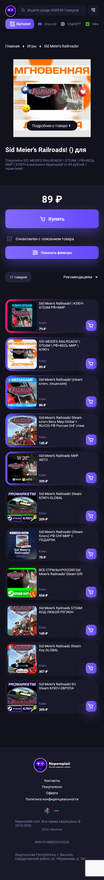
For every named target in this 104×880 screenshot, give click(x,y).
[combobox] (81, 277)
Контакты (52, 781)
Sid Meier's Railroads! (61, 46)
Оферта (52, 793)
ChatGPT (72, 24)
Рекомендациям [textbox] (77, 277)
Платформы (16, 31)
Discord (48, 24)
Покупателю (52, 787)
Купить (57, 219)
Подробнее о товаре (49, 126)
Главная (12, 46)
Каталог (24, 24)
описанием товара (58, 239)
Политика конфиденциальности (52, 799)
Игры (32, 46)
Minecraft (97, 24)
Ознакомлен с (45, 239)
